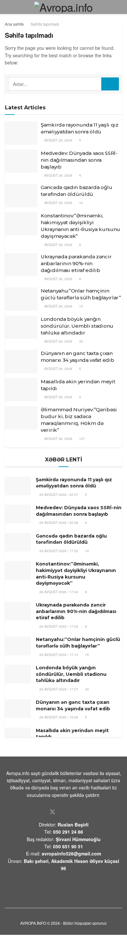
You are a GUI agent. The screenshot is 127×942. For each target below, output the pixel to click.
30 (80, 341)
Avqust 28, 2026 (57, 140)
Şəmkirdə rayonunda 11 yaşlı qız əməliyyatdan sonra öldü (74, 483)
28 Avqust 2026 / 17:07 (58, 689)
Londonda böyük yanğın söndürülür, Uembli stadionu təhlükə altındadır (77, 326)
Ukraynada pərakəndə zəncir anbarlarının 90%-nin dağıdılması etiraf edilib (76, 263)
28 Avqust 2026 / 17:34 (58, 626)
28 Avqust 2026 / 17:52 (58, 551)
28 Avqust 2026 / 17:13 (58, 654)
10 (80, 202)
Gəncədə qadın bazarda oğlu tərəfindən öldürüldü (71, 539)
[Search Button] (110, 83)
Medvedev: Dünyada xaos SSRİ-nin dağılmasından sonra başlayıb (79, 160)
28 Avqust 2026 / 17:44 (58, 592)
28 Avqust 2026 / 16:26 (58, 717)
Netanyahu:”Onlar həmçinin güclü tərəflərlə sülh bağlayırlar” (78, 642)
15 (80, 306)
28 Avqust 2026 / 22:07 (58, 494)
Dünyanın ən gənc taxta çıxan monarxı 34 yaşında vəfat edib (73, 705)
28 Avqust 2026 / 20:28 (58, 522)
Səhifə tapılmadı (45, 24)
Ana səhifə (14, 24)
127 (81, 438)
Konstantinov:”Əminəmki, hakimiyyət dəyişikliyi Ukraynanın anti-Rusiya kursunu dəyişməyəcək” (76, 573)
